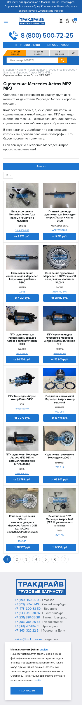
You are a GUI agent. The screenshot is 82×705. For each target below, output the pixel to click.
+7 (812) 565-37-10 (27, 604)
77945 (22, 292)
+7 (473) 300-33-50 (28, 609)
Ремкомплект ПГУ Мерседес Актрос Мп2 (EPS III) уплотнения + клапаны (59, 521)
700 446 (60, 467)
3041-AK (60, 535)
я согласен (27, 690)
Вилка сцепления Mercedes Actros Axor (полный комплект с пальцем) (22, 216)
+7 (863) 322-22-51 (27, 630)
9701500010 (22, 353)
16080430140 (22, 408)
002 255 (59, 412)
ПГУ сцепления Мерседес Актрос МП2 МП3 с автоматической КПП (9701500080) (22, 459)
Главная (8, 69)
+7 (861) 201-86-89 (27, 626)
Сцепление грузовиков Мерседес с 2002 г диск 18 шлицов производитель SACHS (60, 278)
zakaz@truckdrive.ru (29, 639)
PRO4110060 (60, 353)
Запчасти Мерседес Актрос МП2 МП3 (26, 72)
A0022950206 (59, 230)
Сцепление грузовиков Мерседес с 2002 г (59, 456)
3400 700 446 (59, 292)
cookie (44, 649)
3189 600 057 (22, 230)
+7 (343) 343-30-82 (28, 613)
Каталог (22, 69)
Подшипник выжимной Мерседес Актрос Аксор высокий (60, 399)
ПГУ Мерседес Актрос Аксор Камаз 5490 (22, 398)
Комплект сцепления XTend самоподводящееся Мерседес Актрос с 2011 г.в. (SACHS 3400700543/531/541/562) (22, 524)
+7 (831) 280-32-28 (28, 617)
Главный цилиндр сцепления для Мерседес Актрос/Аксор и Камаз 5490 (60, 216)
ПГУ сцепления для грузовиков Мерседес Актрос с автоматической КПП (22, 339)
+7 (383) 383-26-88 (28, 622)
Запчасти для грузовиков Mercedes (52, 69)
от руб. (22, 236)
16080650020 (22, 473)
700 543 (22, 541)
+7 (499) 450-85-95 (28, 600)
